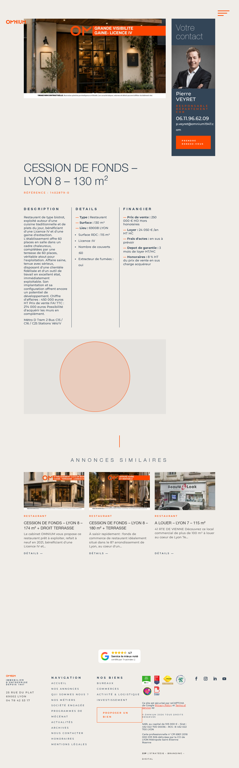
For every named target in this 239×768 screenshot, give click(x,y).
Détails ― (33, 553)
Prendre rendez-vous (193, 142)
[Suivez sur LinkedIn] (215, 678)
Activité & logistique (118, 694)
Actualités (62, 722)
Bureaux (105, 683)
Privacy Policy (163, 705)
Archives (60, 727)
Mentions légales (69, 744)
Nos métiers (63, 700)
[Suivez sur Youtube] (224, 678)
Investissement (112, 700)
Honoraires (62, 738)
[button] (160, 58)
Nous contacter (67, 733)
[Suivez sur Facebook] (196, 678)
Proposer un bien (115, 715)
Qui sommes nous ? (70, 694)
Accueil (59, 683)
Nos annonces (65, 689)
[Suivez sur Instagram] (205, 678)
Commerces (108, 689)
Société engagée (68, 705)
